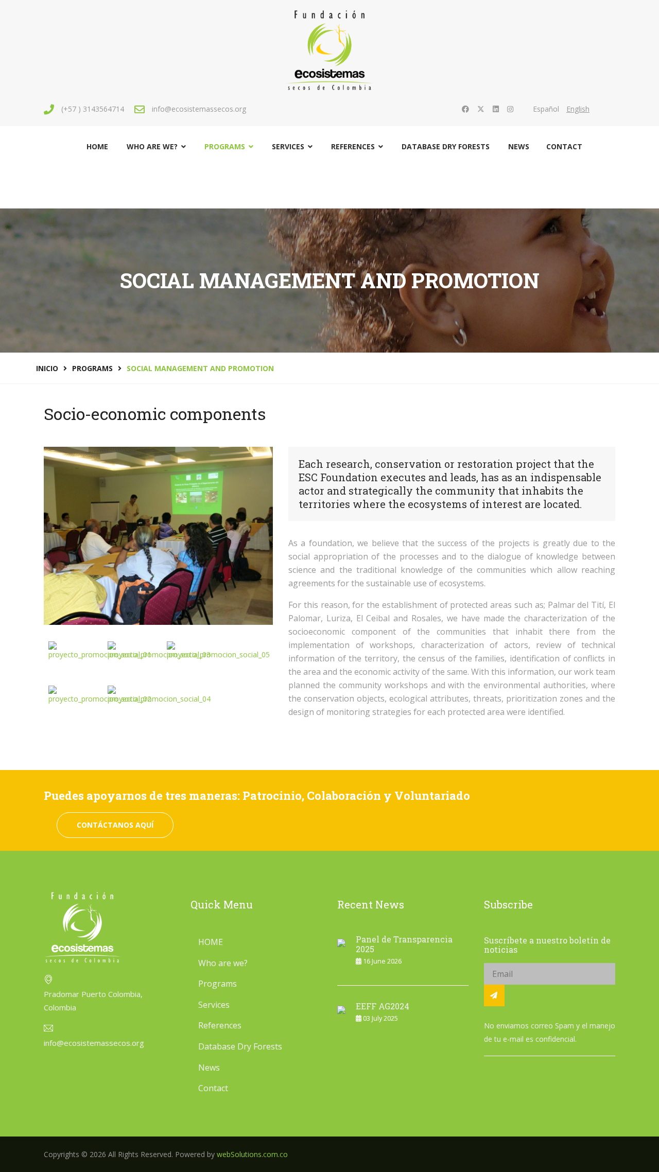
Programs (224, 146)
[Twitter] (480, 108)
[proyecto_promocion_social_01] (99, 650)
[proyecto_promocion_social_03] (159, 650)
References (353, 146)
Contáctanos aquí (115, 825)
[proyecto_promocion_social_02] (99, 695)
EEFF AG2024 (382, 1006)
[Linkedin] (496, 108)
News (518, 146)
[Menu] (608, 182)
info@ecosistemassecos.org (199, 109)
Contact (564, 146)
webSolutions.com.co (252, 1154)
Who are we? (152, 146)
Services (288, 146)
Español (546, 109)
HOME (97, 146)
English (577, 109)
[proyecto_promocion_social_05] (218, 650)
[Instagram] (510, 108)
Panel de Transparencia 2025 (404, 944)
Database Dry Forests (446, 146)
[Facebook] (465, 108)
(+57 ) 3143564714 (92, 109)
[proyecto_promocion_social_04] (159, 695)
